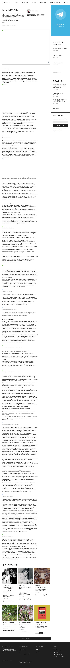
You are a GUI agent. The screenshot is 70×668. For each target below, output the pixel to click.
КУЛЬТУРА (34, 2)
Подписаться (60, 125)
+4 (45, 594)
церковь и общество (7, 600)
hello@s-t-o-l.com (22, 649)
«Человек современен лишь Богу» (25, 587)
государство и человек (31, 15)
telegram (38, 649)
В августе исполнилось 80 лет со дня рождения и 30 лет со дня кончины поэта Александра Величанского (25, 592)
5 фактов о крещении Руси (40, 586)
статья (38, 15)
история (41, 633)
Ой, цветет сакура (25, 622)
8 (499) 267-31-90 (22, 650)
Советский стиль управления (40, 623)
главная (3, 25)
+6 (13, 630)
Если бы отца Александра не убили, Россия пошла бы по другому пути (8, 589)
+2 (29, 631)
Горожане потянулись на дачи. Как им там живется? (9, 625)
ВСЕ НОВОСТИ (56, 72)
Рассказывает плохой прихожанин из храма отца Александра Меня (8, 595)
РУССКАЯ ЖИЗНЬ (25, 2)
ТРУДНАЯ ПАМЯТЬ (43, 2)
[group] (60, 51)
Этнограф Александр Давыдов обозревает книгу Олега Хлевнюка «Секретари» (41, 627)
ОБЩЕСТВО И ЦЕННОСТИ (55, 2)
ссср (37, 633)
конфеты (42, 15)
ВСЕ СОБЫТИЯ (56, 108)
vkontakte (38, 651)
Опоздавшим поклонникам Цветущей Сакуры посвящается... (24, 626)
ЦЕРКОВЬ (16, 2)
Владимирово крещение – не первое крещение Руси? (41, 590)
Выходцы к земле (8, 622)
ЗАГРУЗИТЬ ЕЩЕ (25, 638)
